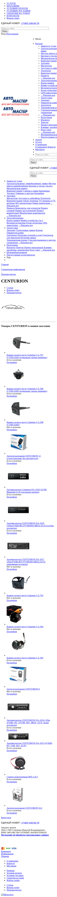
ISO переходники (23, 203)
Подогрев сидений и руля (29, 235)
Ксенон (39, 230)
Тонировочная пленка (17, 240)
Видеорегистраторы (16, 223)
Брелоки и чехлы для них (41, 186)
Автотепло (46, 105)
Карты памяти (47, 83)
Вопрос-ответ (13, 887)
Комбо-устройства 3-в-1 (32, 220)
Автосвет (45, 100)
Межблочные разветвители (32, 213)
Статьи (10, 885)
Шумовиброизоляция (17, 252)
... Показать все (48, 78)
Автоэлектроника (15, 218)
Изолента (45, 120)
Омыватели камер (15, 233)
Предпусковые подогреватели (21, 255)
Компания (6, 851)
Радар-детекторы (49, 90)
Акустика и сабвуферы (29, 198)
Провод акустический (25, 210)
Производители (14, 890)
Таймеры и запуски (24, 193)
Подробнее (12, 362)
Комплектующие (49, 61)
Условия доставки (15, 875)
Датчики (11, 193)
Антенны (33, 201)
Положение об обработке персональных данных (25, 835)
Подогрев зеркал (28, 237)
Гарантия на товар (15, 878)
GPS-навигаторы (49, 93)
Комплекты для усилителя (27, 208)
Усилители (46, 70)
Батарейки (39, 193)
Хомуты (44, 122)
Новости (51, 147)
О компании (41, 147)
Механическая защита (17, 188)
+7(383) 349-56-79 (30, 23)
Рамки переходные (41, 203)
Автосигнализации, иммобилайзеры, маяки (27, 183)
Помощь (5, 856)
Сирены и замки (31, 191)
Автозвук (45, 63)
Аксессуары (46, 98)
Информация (7, 854)
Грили (26, 201)
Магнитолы (46, 66)
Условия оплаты (14, 873)
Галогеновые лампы (25, 230)
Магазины (11, 866)
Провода (45, 75)
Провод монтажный (33, 247)
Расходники (46, 117)
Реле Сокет (46, 130)
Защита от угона (48, 46)
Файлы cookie (13, 880)
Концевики (44, 191)
